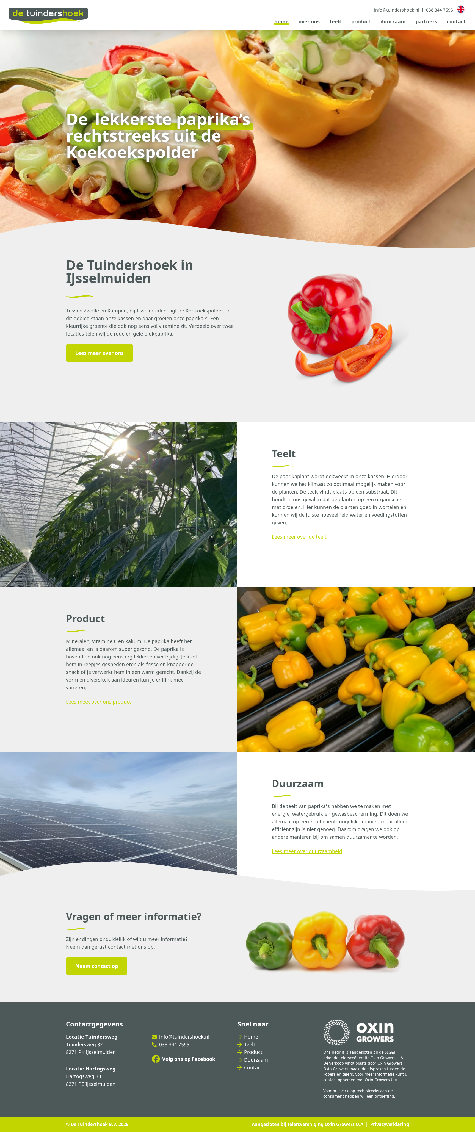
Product (361, 21)
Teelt (335, 21)
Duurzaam (393, 21)
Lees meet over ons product (98, 701)
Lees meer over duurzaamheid (307, 851)
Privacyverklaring (389, 1124)
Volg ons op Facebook (188, 1059)
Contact (456, 21)
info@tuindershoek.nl (184, 1036)
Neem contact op (96, 966)
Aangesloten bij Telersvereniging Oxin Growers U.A (307, 1124)
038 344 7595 (174, 1044)
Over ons (309, 21)
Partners (426, 21)
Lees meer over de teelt (299, 536)
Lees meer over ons (99, 353)
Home (281, 21)
